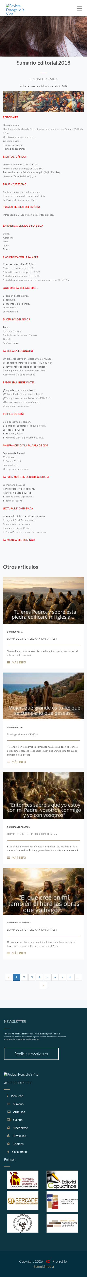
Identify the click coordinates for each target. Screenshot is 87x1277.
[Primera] (8, 977)
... (78, 977)
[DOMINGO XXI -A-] (43, 600)
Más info (19, 662)
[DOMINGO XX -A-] (43, 696)
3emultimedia (43, 1266)
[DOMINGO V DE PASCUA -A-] (43, 891)
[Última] (43, 985)
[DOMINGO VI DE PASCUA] (43, 795)
